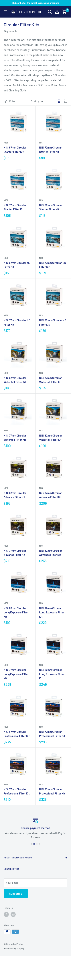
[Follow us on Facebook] (6, 914)
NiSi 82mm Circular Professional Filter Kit (52, 791)
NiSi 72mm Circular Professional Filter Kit (52, 733)
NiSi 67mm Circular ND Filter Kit (17, 264)
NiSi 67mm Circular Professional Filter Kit (17, 733)
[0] (64, 12)
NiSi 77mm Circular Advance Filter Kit (15, 552)
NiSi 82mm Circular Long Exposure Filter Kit (51, 674)
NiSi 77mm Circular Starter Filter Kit (15, 207)
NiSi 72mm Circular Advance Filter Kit (50, 495)
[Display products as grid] (59, 101)
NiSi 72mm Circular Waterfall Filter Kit (50, 380)
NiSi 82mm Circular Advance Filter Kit (50, 552)
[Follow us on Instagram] (13, 914)
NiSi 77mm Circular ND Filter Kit (17, 322)
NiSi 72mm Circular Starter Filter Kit (50, 149)
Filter (12, 101)
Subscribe (15, 893)
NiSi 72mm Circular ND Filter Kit (52, 264)
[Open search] (50, 12)
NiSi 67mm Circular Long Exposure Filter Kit (16, 612)
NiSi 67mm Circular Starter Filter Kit (15, 149)
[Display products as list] (65, 101)
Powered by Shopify (14, 948)
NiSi (6, 142)
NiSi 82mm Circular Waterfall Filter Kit (50, 437)
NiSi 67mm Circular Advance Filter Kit (15, 495)
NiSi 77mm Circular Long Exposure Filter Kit (16, 674)
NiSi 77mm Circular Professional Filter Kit (17, 791)
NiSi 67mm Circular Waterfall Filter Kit (15, 380)
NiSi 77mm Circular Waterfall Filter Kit (15, 437)
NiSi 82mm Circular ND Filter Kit (52, 322)
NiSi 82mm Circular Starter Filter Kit (50, 207)
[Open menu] (5, 11)
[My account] (57, 12)
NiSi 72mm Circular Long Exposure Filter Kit (51, 612)
